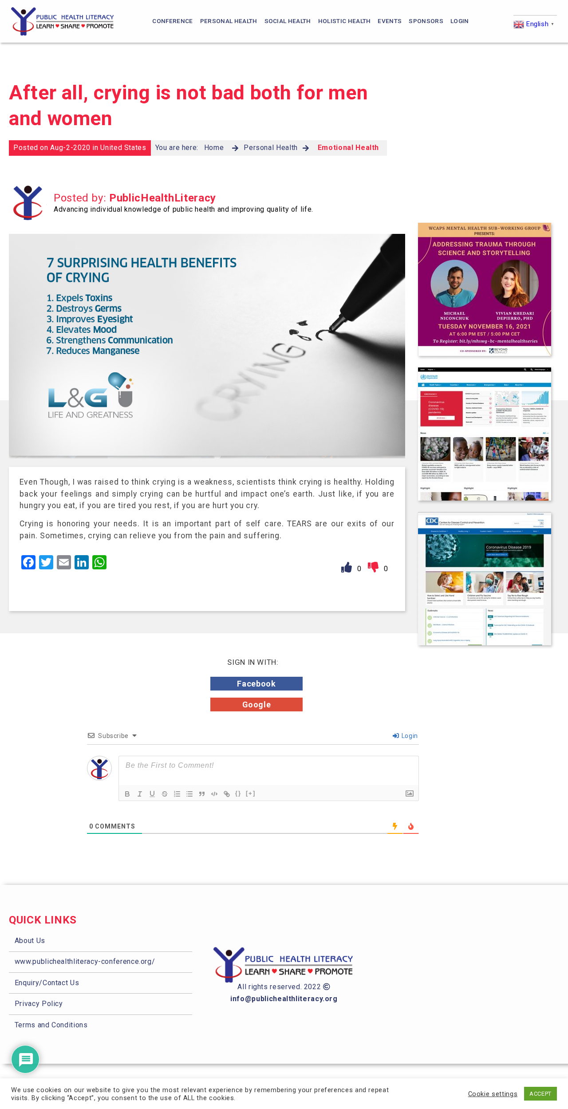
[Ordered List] (177, 794)
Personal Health (228, 20)
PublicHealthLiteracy (162, 198)
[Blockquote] (202, 794)
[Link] (227, 794)
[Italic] (140, 794)
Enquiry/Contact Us (47, 983)
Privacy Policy (39, 1003)
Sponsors (426, 20)
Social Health (287, 20)
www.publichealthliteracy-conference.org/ (85, 961)
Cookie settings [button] (493, 1094)
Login (459, 20)
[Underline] (152, 794)
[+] (251, 793)
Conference (172, 20)
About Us (30, 940)
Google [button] (256, 704)
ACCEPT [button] (540, 1093)
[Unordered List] (189, 794)
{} (238, 793)
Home (214, 147)
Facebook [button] (256, 683)
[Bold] (127, 794)
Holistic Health (344, 20)
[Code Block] (214, 794)
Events (390, 20)
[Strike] (164, 794)
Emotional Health (348, 147)
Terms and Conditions (51, 1025)
